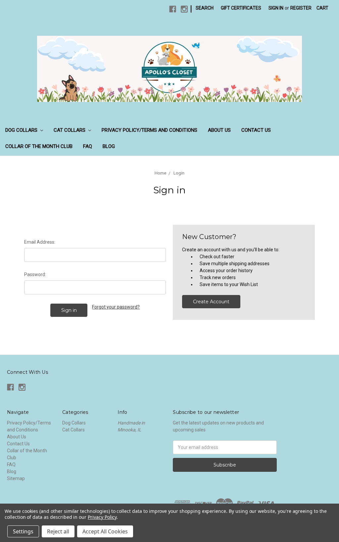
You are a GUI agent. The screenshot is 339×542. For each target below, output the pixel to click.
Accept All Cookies (105, 531)
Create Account (211, 302)
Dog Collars (22, 130)
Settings (23, 531)
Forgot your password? (116, 307)
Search (205, 8)
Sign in (275, 8)
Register (301, 8)
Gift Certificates (241, 8)
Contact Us (256, 130)
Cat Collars (70, 130)
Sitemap (16, 478)
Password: (35, 274)
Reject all (58, 531)
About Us (219, 130)
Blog (109, 146)
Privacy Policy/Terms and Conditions (149, 130)
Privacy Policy (102, 517)
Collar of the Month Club (39, 146)
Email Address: (39, 242)
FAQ (87, 146)
